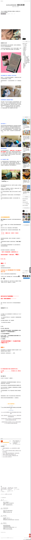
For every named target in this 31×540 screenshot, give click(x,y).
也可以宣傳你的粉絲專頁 (11, 410)
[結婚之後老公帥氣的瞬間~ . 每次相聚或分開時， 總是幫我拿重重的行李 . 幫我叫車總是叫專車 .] (29, 214)
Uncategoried (24, 46)
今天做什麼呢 (24, 47)
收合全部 (26, 43)
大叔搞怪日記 (24, 200)
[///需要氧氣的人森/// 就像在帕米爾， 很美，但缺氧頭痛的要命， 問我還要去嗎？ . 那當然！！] (29, 219)
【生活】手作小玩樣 (26, 61)
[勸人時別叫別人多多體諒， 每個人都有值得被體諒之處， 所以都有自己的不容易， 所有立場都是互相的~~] (26, 214)
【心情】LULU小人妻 (8, 494)
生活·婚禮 (24, 55)
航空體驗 (24, 65)
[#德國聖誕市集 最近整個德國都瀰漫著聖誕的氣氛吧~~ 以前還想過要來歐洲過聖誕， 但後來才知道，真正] (24, 214)
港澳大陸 (24, 54)
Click (30, 270)
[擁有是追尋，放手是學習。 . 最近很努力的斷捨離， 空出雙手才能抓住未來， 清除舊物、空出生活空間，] (26, 217)
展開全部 (24, 43)
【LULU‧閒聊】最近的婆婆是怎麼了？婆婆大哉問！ (11, 453)
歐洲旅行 (24, 52)
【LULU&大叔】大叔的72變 (6, 456)
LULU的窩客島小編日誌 (27, 62)
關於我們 (24, 66)
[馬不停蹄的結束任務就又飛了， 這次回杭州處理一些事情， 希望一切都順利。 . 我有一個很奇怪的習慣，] (24, 217)
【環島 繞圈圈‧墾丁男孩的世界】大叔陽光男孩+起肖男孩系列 (10, 488)
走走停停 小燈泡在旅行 (25, 205)
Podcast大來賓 (25, 45)
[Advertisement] (11, 21)
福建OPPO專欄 (25, 63)
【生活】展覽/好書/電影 (27, 60)
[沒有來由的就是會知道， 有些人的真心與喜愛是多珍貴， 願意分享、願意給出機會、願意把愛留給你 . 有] (29, 217)
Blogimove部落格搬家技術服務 (27, 539)
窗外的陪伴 (15, 487)
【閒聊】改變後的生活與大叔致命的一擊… (9, 454)
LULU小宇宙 (24, 44)
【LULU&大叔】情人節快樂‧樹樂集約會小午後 (10, 455)
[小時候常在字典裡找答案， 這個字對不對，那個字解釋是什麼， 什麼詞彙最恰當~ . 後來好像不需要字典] (24, 219)
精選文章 (24, 64)
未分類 (24, 51)
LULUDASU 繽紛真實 (15, 5)
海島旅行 (24, 53)
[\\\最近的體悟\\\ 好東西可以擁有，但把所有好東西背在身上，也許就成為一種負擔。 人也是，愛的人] (26, 219)
